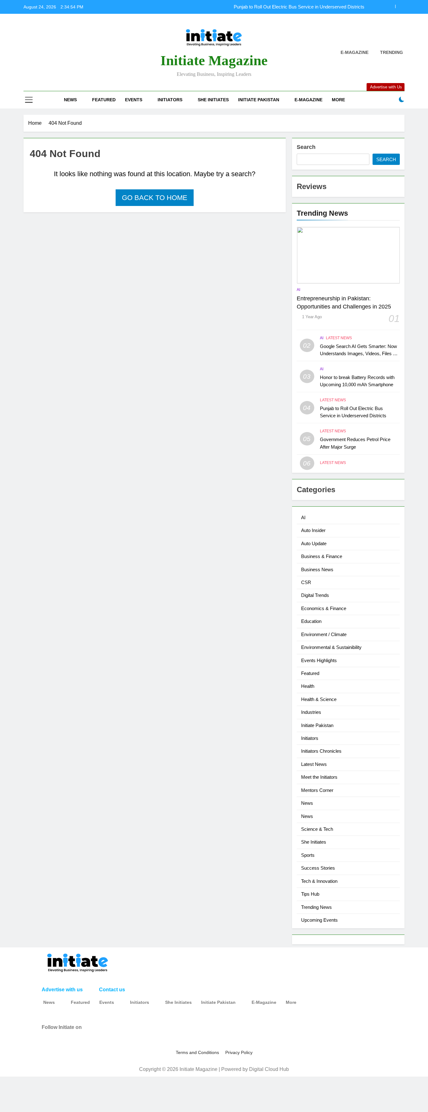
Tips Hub (310, 894)
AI (298, 289)
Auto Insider (313, 530)
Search (306, 147)
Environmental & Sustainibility (331, 647)
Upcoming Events (319, 920)
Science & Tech (317, 829)
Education (311, 621)
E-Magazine (308, 99)
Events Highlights (319, 660)
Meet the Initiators (319, 777)
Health (307, 686)
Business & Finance (321, 556)
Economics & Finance (323, 608)
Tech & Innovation (319, 881)
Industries (311, 712)
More (338, 99)
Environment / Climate (324, 634)
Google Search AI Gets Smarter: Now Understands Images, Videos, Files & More (358, 353)
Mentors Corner (317, 790)
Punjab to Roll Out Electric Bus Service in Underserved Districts (299, 6)
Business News (317, 569)
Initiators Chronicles (321, 751)
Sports (308, 855)
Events (133, 99)
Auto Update (313, 543)
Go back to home (154, 198)
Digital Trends (315, 595)
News (70, 99)
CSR (306, 582)
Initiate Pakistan (258, 99)
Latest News (339, 338)
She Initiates (213, 99)
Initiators (170, 99)
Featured (104, 99)
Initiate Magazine (214, 60)
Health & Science (319, 699)
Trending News (316, 907)
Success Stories (318, 868)
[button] (52, 1002)
